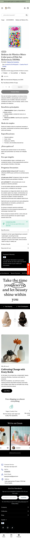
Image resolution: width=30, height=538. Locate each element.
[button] (28, 269)
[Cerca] (26, 221)
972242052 (7, 471)
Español (3, 519)
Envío (12, 70)
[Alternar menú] (2, 8)
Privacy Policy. (15, 503)
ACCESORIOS (10, 20)
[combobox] (15, 15)
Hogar (2, 20)
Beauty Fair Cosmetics (13, 62)
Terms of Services (21, 501)
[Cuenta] (25, 8)
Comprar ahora (15, 91)
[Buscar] (27, 15)
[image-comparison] (15, 319)
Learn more (8, 225)
